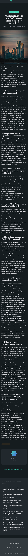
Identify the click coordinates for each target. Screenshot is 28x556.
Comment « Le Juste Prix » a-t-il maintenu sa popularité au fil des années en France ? (14, 523)
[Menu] (16, 1)
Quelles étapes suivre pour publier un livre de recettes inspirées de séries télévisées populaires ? (12, 496)
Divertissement (9, 8)
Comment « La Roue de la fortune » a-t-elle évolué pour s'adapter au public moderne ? (13, 513)
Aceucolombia (14, 543)
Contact (19, 547)
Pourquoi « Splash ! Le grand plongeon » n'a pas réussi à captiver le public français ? (13, 489)
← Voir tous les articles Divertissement (11, 469)
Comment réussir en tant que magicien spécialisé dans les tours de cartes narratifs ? (13, 507)
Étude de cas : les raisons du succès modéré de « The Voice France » (12, 501)
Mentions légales (11, 547)
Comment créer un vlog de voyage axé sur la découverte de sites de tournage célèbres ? (13, 529)
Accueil (3, 8)
